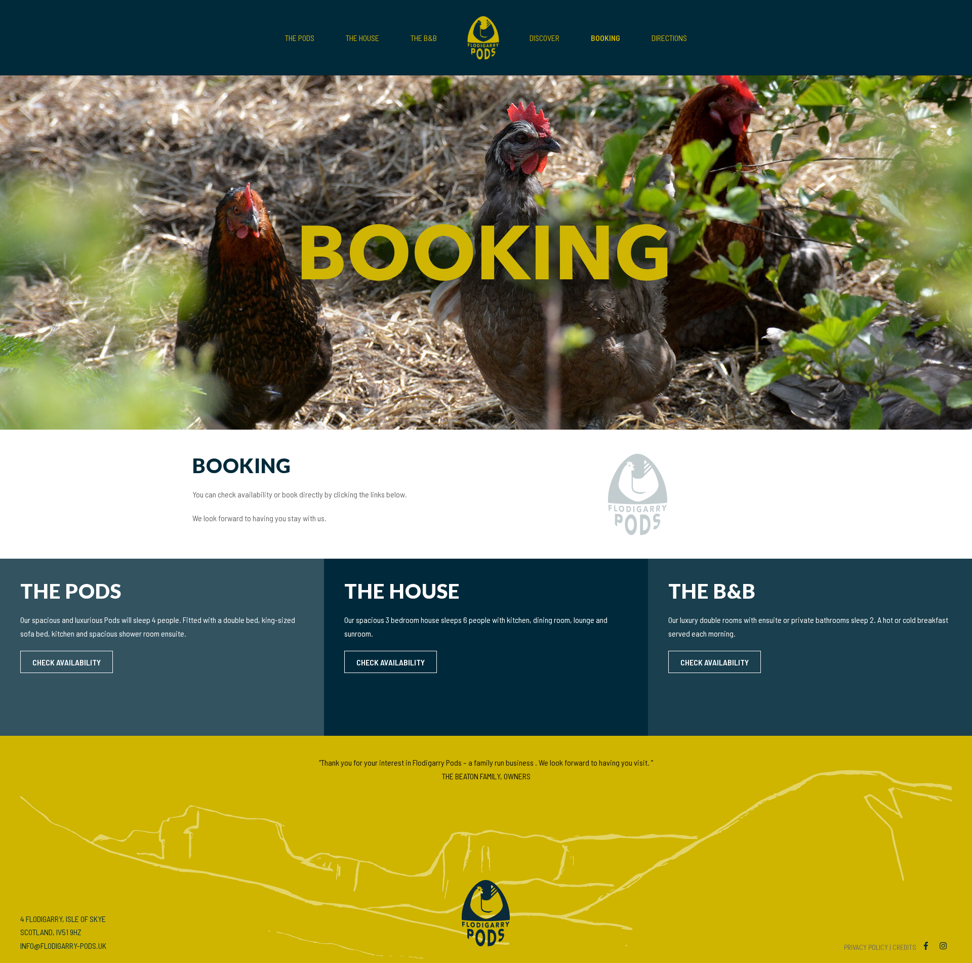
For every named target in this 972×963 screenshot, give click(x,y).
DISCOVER (544, 38)
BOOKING (605, 38)
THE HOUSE (362, 38)
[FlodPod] (483, 37)
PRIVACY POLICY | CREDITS (880, 947)
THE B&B (424, 38)
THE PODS (299, 38)
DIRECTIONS (669, 38)
